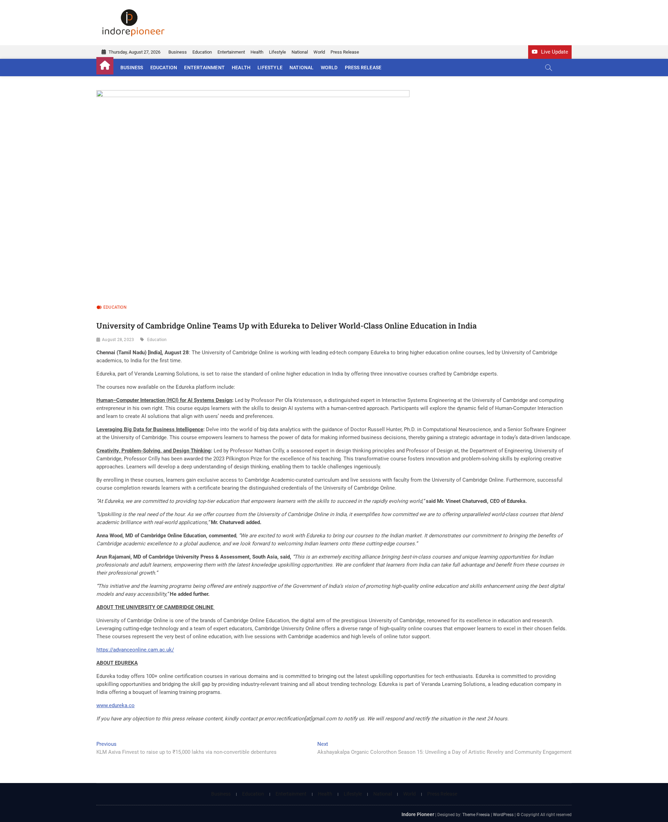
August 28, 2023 (118, 339)
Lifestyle (277, 52)
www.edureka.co (115, 705)
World (319, 52)
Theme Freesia (476, 814)
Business (177, 52)
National (300, 52)
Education (202, 52)
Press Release (345, 52)
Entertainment (231, 52)
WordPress (503, 814)
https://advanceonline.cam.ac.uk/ (135, 650)
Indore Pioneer (417, 814)
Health (256, 52)
